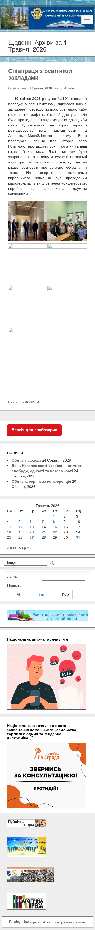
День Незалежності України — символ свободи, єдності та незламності (47, 468)
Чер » (24, 547)
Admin (69, 88)
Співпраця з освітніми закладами (40, 73)
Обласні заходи (26, 460)
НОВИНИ (32, 402)
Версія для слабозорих (34, 429)
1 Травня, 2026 (40, 88)
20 (32, 532)
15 (55, 526)
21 (44, 532)
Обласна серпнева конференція (41, 481)
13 (32, 526)
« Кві (11, 547)
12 (20, 526)
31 (78, 537)
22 (55, 532)
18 (9, 532)
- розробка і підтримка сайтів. (47, 921)
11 (9, 526)
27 (32, 537)
